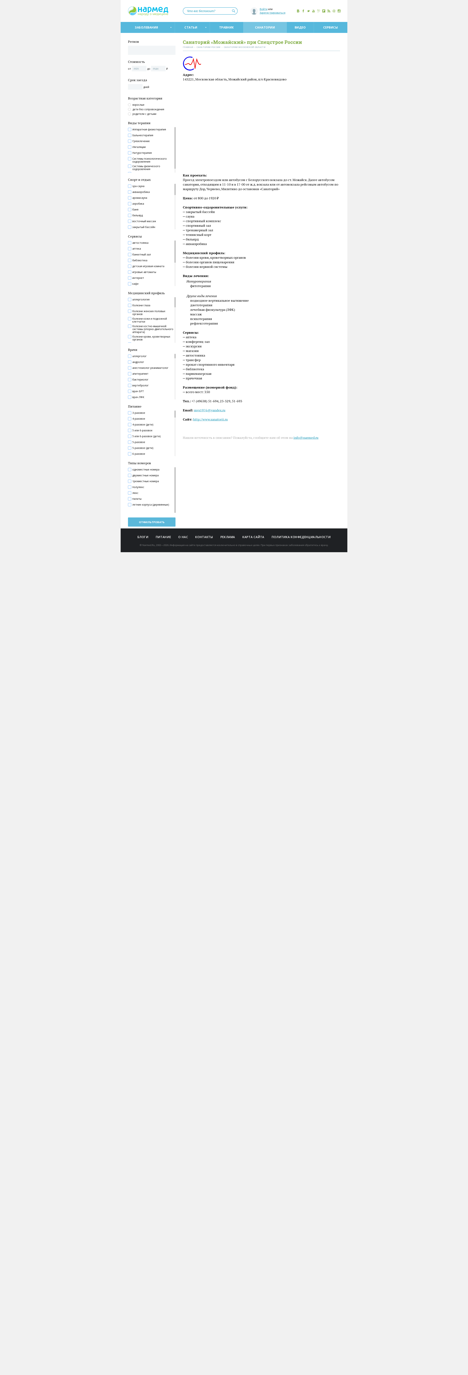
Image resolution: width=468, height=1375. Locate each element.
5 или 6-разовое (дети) (146, 436)
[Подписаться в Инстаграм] (339, 11)
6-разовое (138, 453)
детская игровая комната (148, 266)
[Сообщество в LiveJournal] (318, 11)
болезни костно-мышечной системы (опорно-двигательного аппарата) (152, 329)
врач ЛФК (138, 397)
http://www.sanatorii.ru (210, 419)
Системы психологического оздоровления (149, 160)
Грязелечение (141, 141)
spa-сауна (138, 186)
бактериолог (140, 379)
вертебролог (140, 385)
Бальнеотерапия (142, 135)
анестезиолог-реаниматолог (150, 367)
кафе (135, 283)
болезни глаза (141, 305)
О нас (183, 537)
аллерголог (139, 356)
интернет (138, 277)
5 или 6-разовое (142, 430)
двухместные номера (145, 475)
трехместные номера (145, 481)
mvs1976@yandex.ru (209, 410)
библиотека (139, 260)
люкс (135, 492)
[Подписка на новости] (334, 11)
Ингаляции (139, 147)
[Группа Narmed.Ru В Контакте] (298, 11)
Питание (163, 537)
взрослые (138, 104)
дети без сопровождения (148, 109)
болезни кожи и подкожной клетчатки (149, 320)
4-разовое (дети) (142, 424)
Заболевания (146, 27)
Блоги (142, 537)
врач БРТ (138, 391)
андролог (138, 362)
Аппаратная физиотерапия (149, 129)
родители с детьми (144, 113)
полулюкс (138, 487)
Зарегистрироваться (272, 12)
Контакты (204, 537)
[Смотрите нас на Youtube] (313, 11)
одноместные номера (145, 469)
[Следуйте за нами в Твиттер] (308, 11)
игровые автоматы (144, 272)
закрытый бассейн (143, 227)
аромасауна (139, 197)
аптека (136, 248)
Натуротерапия (142, 152)
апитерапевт (140, 373)
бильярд (137, 215)
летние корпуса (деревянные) (150, 504)
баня (135, 209)
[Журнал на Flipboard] (323, 11)
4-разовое (138, 418)
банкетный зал (141, 254)
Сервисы (330, 27)
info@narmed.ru (305, 437)
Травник (226, 27)
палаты (136, 498)
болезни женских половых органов (148, 313)
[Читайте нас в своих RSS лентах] (328, 11)
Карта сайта (253, 537)
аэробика (138, 203)
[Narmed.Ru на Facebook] (303, 11)
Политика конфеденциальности (301, 537)
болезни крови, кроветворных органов (151, 338)
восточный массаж (144, 221)
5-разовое (138, 442)
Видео (300, 27)
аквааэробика (141, 192)
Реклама (227, 537)
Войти (263, 9)
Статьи (190, 27)
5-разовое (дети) (142, 448)
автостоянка (140, 242)
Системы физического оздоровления (146, 168)
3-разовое (138, 412)
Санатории (265, 27)
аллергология (141, 299)
